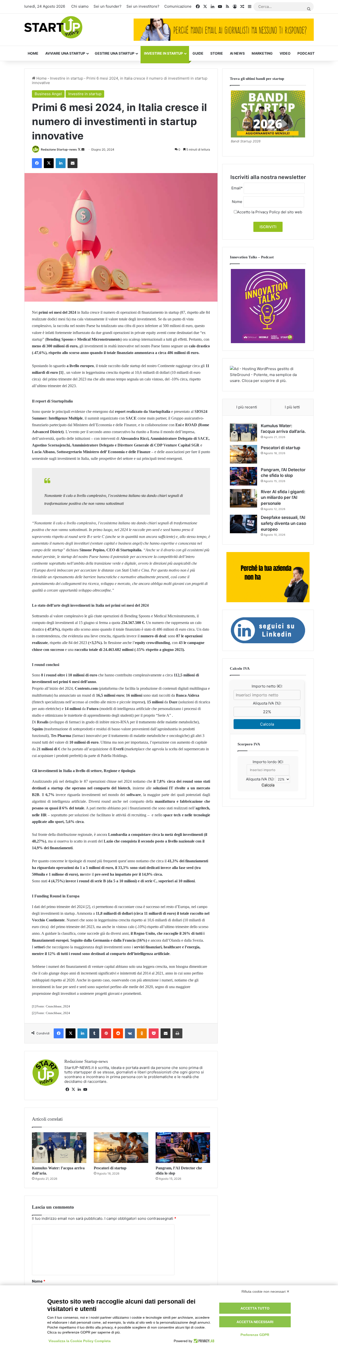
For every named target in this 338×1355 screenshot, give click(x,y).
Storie (216, 53)
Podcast (305, 53)
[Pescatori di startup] (121, 1147)
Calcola (267, 724)
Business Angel (48, 93)
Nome (38, 1281)
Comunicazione (178, 6)
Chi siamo (80, 6)
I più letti (292, 407)
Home (33, 53)
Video (285, 53)
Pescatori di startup (110, 1168)
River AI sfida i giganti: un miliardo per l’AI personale (283, 497)
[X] (73, 1089)
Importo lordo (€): (268, 761)
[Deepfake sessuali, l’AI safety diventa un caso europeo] (243, 524)
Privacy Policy (267, 212)
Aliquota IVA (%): (267, 703)
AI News (237, 53)
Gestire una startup (114, 53)
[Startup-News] (53, 27)
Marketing (262, 53)
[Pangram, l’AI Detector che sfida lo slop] (183, 1147)
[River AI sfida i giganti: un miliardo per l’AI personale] (243, 498)
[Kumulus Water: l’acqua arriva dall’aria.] (59, 1147)
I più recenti (246, 407)
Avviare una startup (65, 53)
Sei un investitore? (142, 6)
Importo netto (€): (267, 686)
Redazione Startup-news (59, 149)
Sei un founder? (107, 6)
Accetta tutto (255, 1308)
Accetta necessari (255, 1322)
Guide (198, 53)
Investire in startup (163, 53)
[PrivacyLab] (203, 1340)
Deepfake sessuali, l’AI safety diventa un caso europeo (283, 523)
